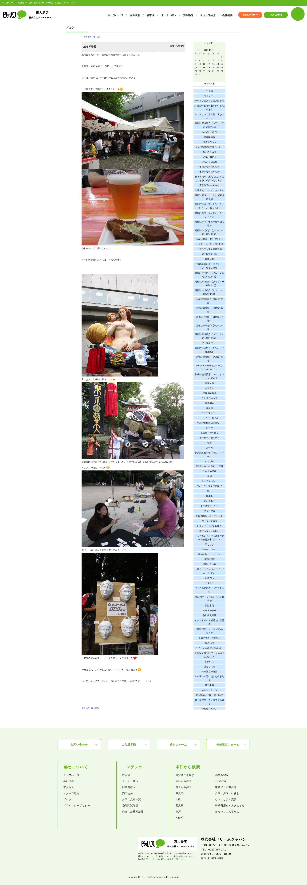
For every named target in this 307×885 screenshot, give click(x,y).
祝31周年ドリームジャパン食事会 (209, 598)
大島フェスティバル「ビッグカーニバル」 (209, 571)
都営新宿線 (221, 775)
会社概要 (227, 15)
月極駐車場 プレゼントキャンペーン (209, 215)
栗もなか (209, 544)
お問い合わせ (250, 14)
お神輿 (209, 428)
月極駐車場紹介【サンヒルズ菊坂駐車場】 (209, 292)
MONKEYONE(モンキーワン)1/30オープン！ (209, 367)
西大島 (180, 805)
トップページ (115, 15)
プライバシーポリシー (76, 805)
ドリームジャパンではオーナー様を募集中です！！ (209, 537)
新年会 (209, 496)
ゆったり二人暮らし (227, 811)
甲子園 (209, 90)
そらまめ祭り (209, 471)
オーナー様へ (168, 15)
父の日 (209, 447)
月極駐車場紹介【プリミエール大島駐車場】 (209, 283)
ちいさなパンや (209, 132)
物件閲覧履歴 (130, 805)
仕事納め (209, 403)
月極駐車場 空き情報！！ (209, 239)
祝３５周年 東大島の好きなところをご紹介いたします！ (209, 178)
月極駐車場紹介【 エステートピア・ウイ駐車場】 (209, 266)
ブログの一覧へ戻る (90, 708)
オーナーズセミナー (209, 437)
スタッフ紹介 (208, 15)
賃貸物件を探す (185, 775)
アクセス (68, 787)
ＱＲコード (209, 95)
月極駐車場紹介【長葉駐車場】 (209, 318)
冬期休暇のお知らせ (209, 166)
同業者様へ (129, 787)
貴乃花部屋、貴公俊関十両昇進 (209, 702)
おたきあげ (209, 501)
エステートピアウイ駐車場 (209, 244)
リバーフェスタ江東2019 (209, 486)
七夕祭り (209, 583)
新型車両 (209, 605)
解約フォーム (178, 744)
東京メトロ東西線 (225, 787)
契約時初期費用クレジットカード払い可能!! (209, 376)
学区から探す (184, 781)
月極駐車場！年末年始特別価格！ (209, 223)
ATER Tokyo (209, 156)
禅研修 (209, 408)
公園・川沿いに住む (227, 793)
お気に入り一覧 (131, 799)
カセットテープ (209, 690)
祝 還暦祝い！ (209, 343)
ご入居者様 (275, 14)
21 (218, 67)
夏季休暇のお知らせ (209, 185)
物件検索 (135, 15)
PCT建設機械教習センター (209, 147)
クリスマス (209, 511)
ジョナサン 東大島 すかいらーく (209, 116)
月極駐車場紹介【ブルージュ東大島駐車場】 (209, 232)
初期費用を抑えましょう (230, 805)
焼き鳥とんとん (209, 709)
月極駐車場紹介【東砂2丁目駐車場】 (209, 107)
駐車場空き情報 (209, 254)
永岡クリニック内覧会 (209, 638)
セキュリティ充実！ (227, 799)
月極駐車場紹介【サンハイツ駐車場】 (209, 350)
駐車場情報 (209, 137)
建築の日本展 (209, 564)
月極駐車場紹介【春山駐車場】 (209, 301)
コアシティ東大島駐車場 (209, 249)
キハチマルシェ (209, 413)
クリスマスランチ (209, 506)
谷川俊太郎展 (209, 615)
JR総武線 (221, 781)
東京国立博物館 (209, 671)
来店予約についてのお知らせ (209, 190)
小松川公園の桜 (209, 161)
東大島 (180, 793)
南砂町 (180, 817)
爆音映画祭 (209, 559)
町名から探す (184, 787)
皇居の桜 (209, 643)
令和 (209, 476)
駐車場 (150, 15)
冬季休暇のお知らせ (209, 171)
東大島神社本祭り (209, 432)
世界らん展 (209, 666)
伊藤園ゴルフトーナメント (209, 516)
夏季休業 (209, 259)
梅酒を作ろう (209, 142)
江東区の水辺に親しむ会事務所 (209, 678)
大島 (178, 799)
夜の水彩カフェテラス (209, 554)
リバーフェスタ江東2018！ (209, 648)
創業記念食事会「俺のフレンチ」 (209, 454)
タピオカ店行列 (209, 398)
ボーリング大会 (209, 521)
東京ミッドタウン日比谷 (209, 525)
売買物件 (188, 15)
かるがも (209, 461)
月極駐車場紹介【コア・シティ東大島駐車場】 (209, 125)
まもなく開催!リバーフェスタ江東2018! (209, 655)
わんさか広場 (209, 152)
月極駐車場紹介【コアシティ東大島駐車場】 (209, 336)
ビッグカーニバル (209, 418)
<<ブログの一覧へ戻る (91, 37)
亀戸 (178, 811)
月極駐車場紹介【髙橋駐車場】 (209, 310)
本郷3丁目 (209, 661)
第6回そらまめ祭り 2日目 (209, 466)
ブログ (67, 799)
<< (198, 50)
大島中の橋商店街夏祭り (209, 423)
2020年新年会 (209, 393)
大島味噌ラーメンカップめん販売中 (209, 631)
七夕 (209, 442)
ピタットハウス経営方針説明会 (209, 622)
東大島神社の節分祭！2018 (209, 695)
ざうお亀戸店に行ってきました (209, 590)
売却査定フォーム (227, 744)
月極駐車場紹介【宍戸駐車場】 (209, 327)
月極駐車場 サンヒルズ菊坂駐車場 (209, 197)
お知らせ (209, 388)
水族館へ (209, 578)
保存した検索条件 (133, 811)
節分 (209, 491)
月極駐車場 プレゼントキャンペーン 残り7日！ (209, 206)
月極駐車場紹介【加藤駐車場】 (209, 359)
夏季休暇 (209, 383)
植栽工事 (209, 685)
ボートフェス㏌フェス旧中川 (209, 100)
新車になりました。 (209, 530)
